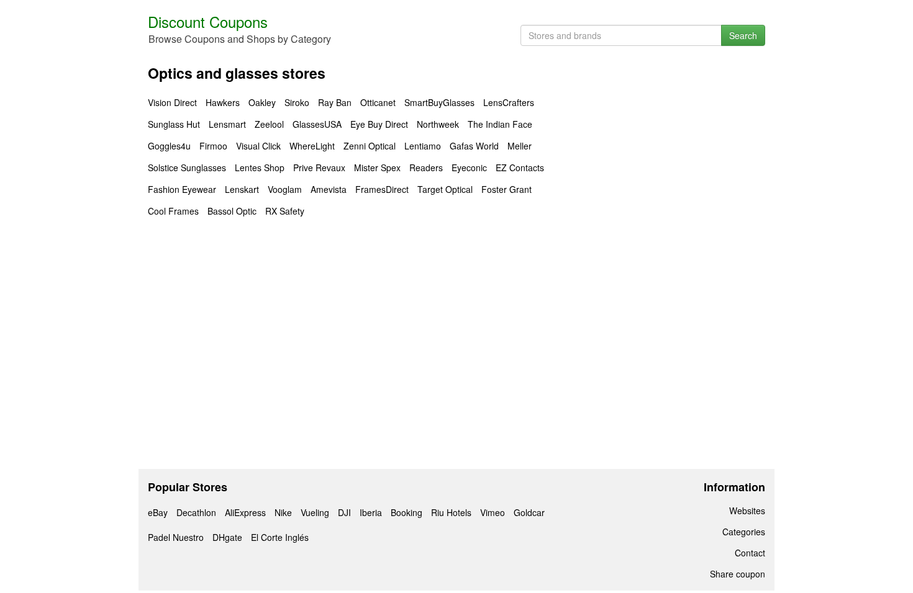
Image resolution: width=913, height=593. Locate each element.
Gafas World (474, 146)
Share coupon (737, 574)
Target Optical (445, 189)
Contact (750, 552)
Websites (747, 510)
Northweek (438, 124)
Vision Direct (172, 102)
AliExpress (245, 512)
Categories (743, 531)
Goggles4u (169, 146)
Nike (283, 512)
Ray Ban (335, 102)
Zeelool (269, 124)
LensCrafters (508, 102)
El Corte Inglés (280, 537)
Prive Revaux (319, 167)
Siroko (296, 102)
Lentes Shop (259, 167)
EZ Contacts (520, 167)
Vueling (315, 512)
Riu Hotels (451, 512)
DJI (344, 512)
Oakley (262, 102)
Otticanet (378, 102)
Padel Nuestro (176, 537)
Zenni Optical (369, 146)
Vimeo (492, 512)
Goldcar (529, 512)
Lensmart (227, 124)
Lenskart (242, 189)
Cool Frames (173, 211)
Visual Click (258, 146)
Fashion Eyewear (182, 189)
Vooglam (285, 189)
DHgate (227, 537)
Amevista (329, 189)
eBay (158, 512)
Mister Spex (377, 167)
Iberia (371, 512)
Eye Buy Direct (379, 124)
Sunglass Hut (174, 124)
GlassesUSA (317, 124)
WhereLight (312, 146)
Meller (519, 146)
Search (743, 35)
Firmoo (213, 146)
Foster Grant (506, 189)
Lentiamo (422, 146)
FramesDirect (382, 189)
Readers (426, 167)
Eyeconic (469, 167)
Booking (406, 512)
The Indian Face (500, 124)
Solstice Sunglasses (187, 167)
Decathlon (196, 512)
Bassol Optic (232, 211)
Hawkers (223, 102)
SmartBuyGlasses (439, 102)
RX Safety (284, 211)
